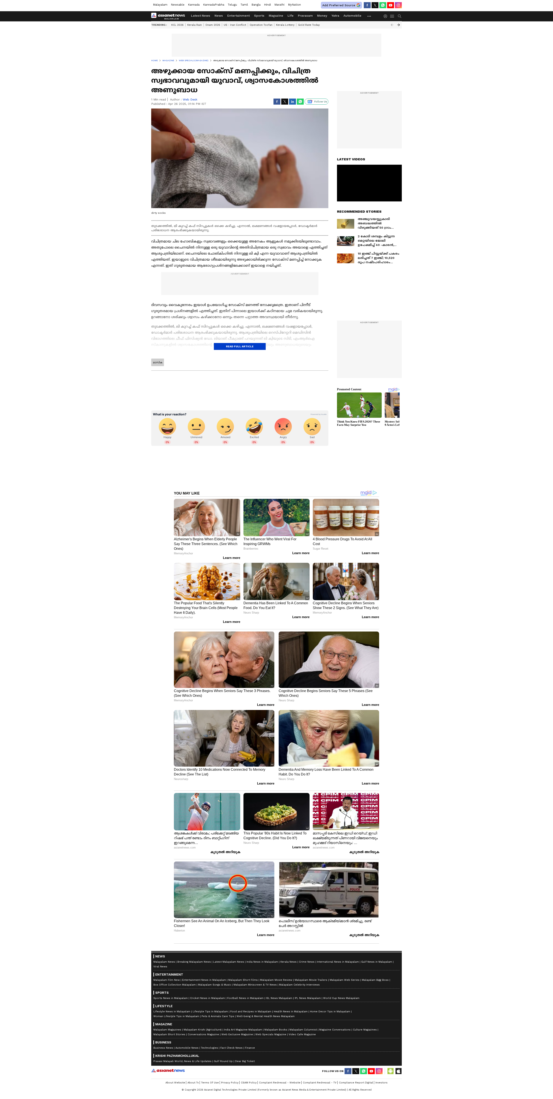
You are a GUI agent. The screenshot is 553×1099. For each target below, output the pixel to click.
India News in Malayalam (262, 961)
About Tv (193, 1082)
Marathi (279, 4)
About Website (175, 1082)
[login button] (386, 16)
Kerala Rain (194, 24)
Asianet (168, 1070)
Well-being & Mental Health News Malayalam (266, 1016)
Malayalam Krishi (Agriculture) (203, 1029)
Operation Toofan (261, 24)
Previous (392, 24)
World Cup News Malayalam (341, 998)
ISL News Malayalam (279, 998)
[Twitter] (375, 5)
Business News (163, 1047)
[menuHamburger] (392, 16)
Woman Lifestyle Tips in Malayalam (176, 1016)
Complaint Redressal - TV (320, 1082)
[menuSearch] (399, 16)
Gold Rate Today (309, 24)
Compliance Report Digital (356, 1082)
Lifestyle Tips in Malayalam (210, 1011)
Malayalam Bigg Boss (375, 979)
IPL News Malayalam (308, 998)
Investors (381, 1082)
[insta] (398, 5)
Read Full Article (240, 346)
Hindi (267, 4)
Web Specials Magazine (270, 1034)
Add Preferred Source (338, 5)
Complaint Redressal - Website (279, 1082)
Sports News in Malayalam (170, 998)
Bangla (256, 4)
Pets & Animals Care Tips (218, 1016)
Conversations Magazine (203, 1034)
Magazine (276, 15)
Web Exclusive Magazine (237, 1034)
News (219, 15)
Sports (259, 15)
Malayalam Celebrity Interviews (299, 984)
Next (398, 24)
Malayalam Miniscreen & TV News (255, 984)
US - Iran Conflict (235, 24)
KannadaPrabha (213, 4)
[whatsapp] (382, 5)
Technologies (209, 1047)
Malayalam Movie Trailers (311, 979)
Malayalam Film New (166, 979)
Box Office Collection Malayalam (174, 984)
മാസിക (157, 362)
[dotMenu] (369, 16)
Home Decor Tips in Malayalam (330, 1011)
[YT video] (390, 5)
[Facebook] (367, 5)
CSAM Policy (249, 1082)
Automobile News (187, 1047)
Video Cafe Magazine (302, 1034)
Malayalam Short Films (243, 979)
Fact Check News (231, 1047)
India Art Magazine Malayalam (243, 1029)
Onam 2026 (212, 24)
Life (291, 15)
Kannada (194, 4)
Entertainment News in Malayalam (204, 979)
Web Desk (190, 99)
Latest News (200, 15)
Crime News (307, 961)
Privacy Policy (229, 1082)
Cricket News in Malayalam (207, 998)
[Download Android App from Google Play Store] (390, 1071)
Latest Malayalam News (228, 961)
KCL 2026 (177, 24)
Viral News (160, 966)
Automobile (352, 15)
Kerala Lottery (285, 24)
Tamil (244, 4)
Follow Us (320, 101)
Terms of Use (210, 1082)
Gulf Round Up (223, 1061)
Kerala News (288, 961)
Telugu (232, 4)
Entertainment (238, 15)
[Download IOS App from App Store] (398, 1071)
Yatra (335, 15)
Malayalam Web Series (344, 979)
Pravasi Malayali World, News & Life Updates (182, 1061)
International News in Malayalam (338, 961)
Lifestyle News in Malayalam (171, 1011)
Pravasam (305, 15)
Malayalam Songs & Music (214, 984)
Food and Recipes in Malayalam (250, 1011)
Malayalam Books (275, 1029)
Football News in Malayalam (245, 998)
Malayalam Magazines (167, 1029)
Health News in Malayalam (291, 1011)
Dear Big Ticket (245, 1061)
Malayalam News (164, 961)
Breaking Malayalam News (194, 961)
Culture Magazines (365, 1029)
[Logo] (169, 16)
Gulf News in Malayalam (376, 961)
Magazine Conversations (335, 1029)
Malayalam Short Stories (169, 1034)
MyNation (294, 4)
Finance (250, 1047)
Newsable (177, 4)
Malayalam (160, 4)
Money (322, 15)
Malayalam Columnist (303, 1029)
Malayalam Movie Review (276, 979)
